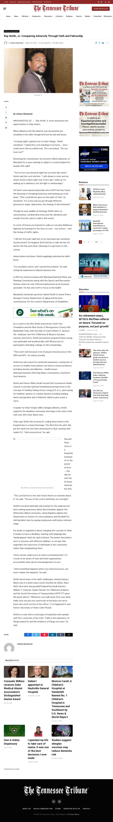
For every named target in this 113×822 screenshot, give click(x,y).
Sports (78, 16)
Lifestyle (59, 16)
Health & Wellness (12, 31)
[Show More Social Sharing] (107, 43)
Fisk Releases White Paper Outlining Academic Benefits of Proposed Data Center (101, 377)
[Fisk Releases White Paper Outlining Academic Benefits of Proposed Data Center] (85, 375)
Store (58, 809)
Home (6, 2)
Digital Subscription (24, 2)
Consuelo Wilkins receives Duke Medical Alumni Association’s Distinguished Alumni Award (14, 690)
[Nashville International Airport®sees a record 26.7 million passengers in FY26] (85, 226)
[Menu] (4, 8)
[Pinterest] (6, 122)
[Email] (6, 128)
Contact (86, 809)
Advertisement (37, 2)
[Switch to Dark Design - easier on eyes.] (105, 2)
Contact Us (47, 2)
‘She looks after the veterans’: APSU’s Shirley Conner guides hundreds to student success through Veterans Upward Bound (100, 357)
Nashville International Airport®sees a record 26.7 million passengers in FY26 (100, 226)
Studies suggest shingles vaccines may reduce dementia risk (62, 747)
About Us (13, 2)
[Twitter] (6, 112)
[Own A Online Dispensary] (14, 731)
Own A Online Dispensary (12, 742)
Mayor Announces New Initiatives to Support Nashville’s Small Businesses (100, 208)
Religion (69, 16)
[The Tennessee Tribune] (56, 8)
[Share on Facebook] (96, 43)
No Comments (46, 43)
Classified (97, 16)
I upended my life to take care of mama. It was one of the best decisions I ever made (38, 749)
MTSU (83, 330)
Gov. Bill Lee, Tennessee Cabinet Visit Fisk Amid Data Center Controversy (100, 394)
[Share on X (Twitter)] (99, 43)
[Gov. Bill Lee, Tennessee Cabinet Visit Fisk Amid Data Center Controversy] (85, 393)
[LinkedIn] (6, 117)
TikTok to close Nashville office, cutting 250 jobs (99, 191)
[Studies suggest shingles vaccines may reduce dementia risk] (62, 731)
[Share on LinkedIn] (103, 43)
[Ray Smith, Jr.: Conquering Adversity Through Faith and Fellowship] (38, 70)
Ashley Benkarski (17, 43)
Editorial (25, 16)
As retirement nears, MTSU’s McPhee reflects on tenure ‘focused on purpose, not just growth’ (94, 321)
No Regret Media (73, 814)
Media (87, 16)
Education (48, 16)
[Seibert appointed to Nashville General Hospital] (38, 672)
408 (96, 242)
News (16, 16)
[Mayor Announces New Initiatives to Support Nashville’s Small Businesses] (85, 210)
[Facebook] (6, 107)
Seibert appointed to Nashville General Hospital (38, 687)
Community (36, 16)
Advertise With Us (101, 8)
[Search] (109, 2)
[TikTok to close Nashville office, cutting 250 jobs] (85, 194)
